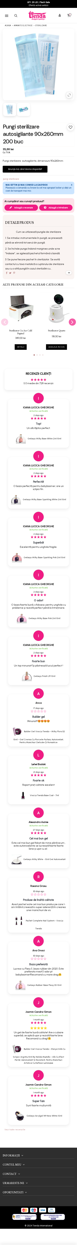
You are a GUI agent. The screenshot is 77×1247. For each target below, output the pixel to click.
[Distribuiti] (6, 273)
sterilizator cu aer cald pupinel (20, 332)
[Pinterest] (14, 273)
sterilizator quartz (56, 330)
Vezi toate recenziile (14, 1129)
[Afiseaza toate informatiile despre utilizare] (69, 273)
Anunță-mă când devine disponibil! (25, 169)
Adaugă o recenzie (23, 207)
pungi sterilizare (11, 179)
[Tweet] (10, 273)
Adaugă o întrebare (58, 207)
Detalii (20, 347)
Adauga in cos (56, 347)
